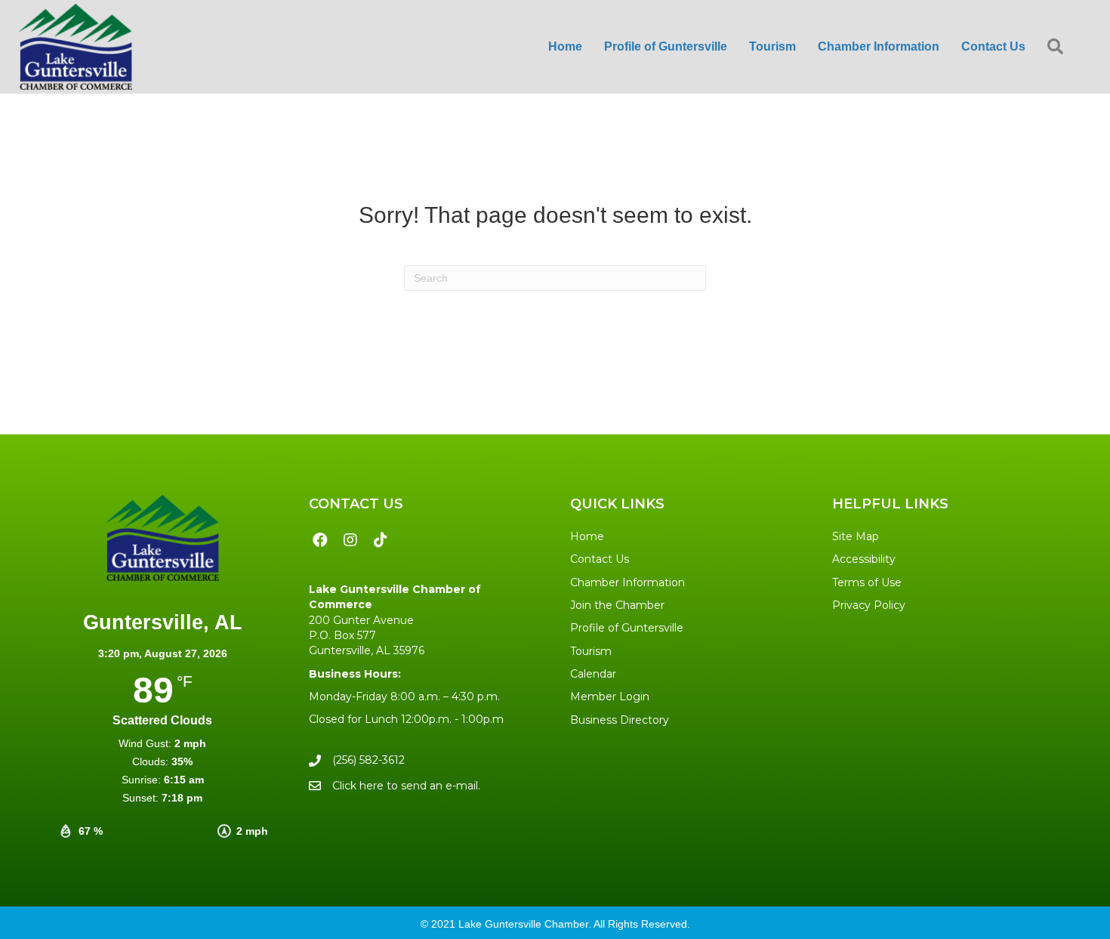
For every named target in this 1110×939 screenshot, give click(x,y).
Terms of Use (867, 582)
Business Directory (619, 720)
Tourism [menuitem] (772, 46)
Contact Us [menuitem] (993, 46)
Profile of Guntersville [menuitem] (665, 46)
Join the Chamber (617, 605)
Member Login (609, 696)
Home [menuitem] (565, 46)
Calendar (593, 674)
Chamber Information (627, 582)
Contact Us (599, 559)
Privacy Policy (868, 605)
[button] (1058, 47)
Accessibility (864, 559)
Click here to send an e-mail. (406, 785)
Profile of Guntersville (626, 628)
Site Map (855, 536)
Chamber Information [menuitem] (878, 46)
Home (587, 536)
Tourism (591, 651)
